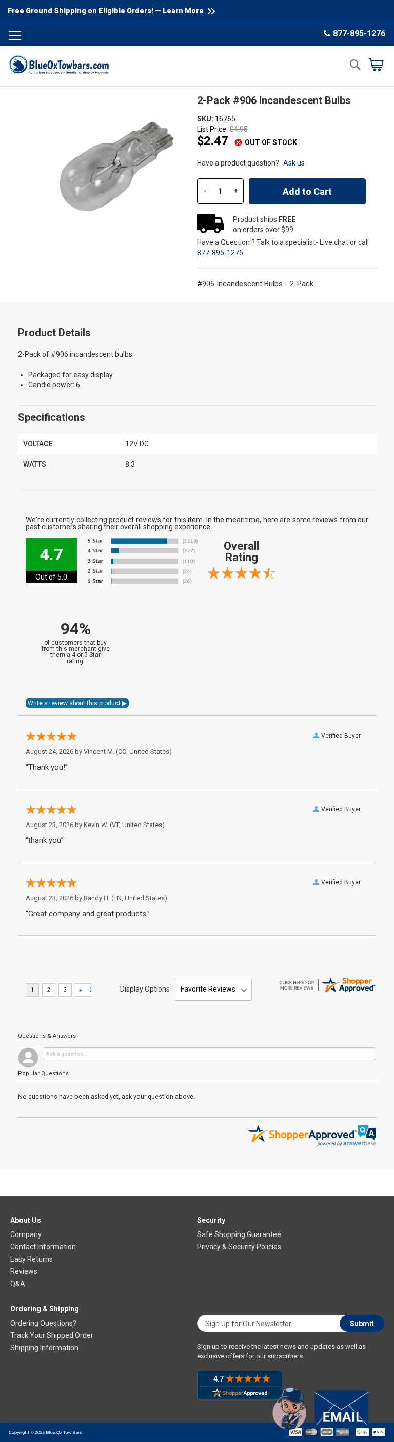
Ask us (294, 163)
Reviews (23, 1271)
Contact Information (43, 1247)
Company (26, 1234)
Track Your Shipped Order (51, 1335)
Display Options (145, 989)
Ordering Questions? (43, 1323)
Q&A (17, 1284)
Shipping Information (44, 1348)
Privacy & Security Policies (239, 1247)
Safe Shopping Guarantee (239, 1234)
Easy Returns (31, 1259)
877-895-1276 (359, 33)
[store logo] (59, 64)
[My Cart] (376, 64)
